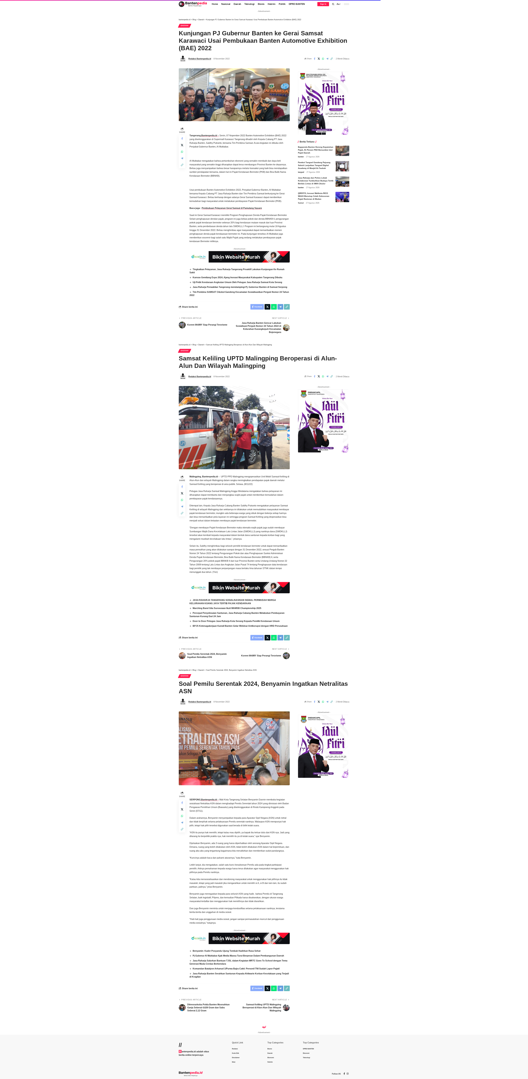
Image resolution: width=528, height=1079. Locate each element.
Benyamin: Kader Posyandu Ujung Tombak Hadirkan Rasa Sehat (226, 951)
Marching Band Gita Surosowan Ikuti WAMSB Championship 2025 (227, 608)
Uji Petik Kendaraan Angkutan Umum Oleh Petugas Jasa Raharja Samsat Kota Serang (237, 282)
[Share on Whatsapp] (323, 59)
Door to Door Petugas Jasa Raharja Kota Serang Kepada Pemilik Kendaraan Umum (236, 621)
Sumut (301, 203)
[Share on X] (319, 59)
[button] (333, 4)
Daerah (185, 25)
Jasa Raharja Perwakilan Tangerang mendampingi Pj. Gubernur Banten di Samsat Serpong (240, 287)
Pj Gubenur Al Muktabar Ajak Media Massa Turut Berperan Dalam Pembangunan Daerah (238, 956)
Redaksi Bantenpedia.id (199, 58)
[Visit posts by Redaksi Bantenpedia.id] (183, 59)
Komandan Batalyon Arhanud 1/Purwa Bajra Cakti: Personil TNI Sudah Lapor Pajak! (236, 968)
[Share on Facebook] (314, 59)
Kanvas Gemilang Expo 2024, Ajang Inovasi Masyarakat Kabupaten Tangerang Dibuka (237, 277)
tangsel (301, 172)
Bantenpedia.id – (210, 135)
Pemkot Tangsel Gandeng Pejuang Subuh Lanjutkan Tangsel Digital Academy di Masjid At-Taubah (314, 165)
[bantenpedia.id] (193, 4)
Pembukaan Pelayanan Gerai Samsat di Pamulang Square (232, 208)
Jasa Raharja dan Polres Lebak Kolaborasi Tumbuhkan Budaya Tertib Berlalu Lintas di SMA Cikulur (315, 181)
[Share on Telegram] (327, 59)
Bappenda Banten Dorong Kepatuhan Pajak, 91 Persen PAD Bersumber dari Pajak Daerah (315, 150)
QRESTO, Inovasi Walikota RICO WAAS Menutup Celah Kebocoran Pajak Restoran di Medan (313, 196)
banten (301, 157)
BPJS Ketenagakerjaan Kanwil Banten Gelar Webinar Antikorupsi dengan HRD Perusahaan (240, 626)
